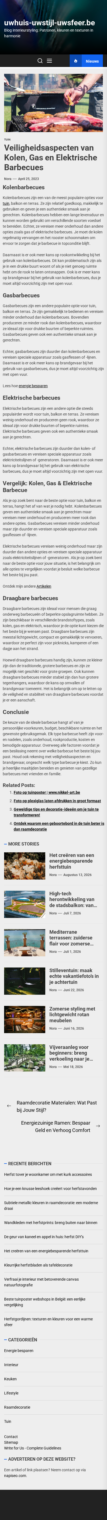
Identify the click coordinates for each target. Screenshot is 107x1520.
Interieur (11, 1365)
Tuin (7, 139)
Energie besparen (18, 1350)
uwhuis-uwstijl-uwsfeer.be (49, 22)
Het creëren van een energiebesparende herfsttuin (71, 861)
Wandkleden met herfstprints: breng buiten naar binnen (50, 1222)
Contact (11, 1436)
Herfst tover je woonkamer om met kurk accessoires (48, 1174)
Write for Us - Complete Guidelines (32, 1448)
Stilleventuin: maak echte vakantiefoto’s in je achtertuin (74, 976)
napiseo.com (15, 1475)
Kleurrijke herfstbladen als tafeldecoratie (38, 1265)
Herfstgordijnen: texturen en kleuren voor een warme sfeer (48, 1322)
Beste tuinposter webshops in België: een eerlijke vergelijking (44, 1302)
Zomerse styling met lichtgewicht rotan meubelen (72, 1014)
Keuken (10, 1379)
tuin (6, 203)
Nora (7, 179)
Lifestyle (11, 1393)
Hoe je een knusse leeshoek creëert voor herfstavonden (50, 1188)
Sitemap (11, 1442)
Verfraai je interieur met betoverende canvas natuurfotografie (41, 1282)
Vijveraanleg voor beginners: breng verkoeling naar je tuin (69, 1056)
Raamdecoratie (17, 1407)
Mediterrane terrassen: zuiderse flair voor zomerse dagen (70, 941)
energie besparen (33, 386)
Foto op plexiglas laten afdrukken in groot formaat (57, 801)
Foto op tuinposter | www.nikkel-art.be (47, 792)
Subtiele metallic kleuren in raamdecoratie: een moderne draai (51, 1206)
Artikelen (43, 586)
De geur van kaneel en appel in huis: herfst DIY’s (44, 1237)
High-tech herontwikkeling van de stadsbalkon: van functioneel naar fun (71, 902)
